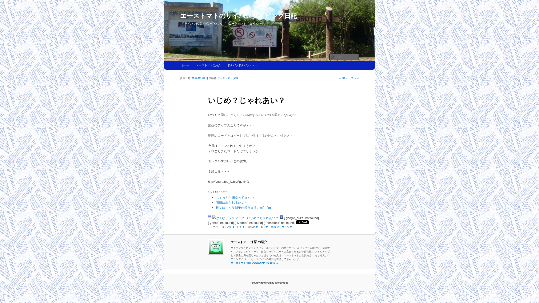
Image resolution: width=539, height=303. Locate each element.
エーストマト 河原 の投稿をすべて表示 (254, 263)
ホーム (185, 65)
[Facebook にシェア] (281, 217)
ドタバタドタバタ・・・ (242, 65)
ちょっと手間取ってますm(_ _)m (239, 197)
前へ (343, 78)
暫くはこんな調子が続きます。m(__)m (243, 207)
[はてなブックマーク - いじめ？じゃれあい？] (245, 217)
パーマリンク (284, 227)
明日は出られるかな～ (231, 202)
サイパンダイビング (233, 227)
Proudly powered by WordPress (269, 282)
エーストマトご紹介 (208, 65)
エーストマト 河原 (227, 78)
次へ (355, 78)
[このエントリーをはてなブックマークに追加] (209, 217)
